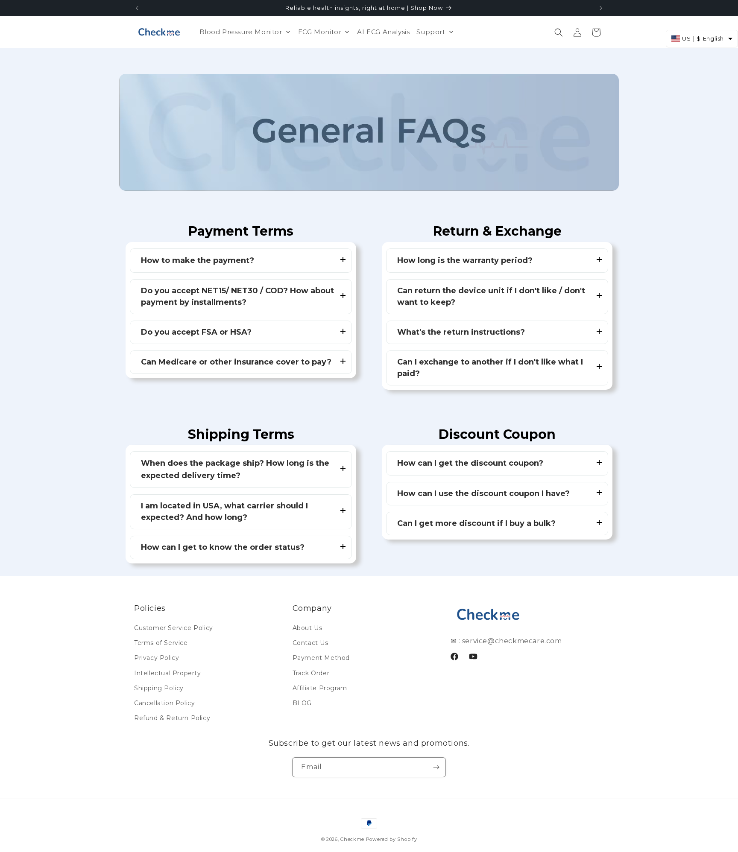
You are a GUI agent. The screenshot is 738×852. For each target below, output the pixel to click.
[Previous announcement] (137, 8)
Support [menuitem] (430, 32)
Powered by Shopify (391, 839)
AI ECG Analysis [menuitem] (383, 32)
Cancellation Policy (164, 703)
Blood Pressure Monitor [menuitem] (240, 32)
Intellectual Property (167, 673)
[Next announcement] (601, 8)
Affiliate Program (320, 688)
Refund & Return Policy (172, 718)
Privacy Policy (156, 658)
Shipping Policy (159, 688)
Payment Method (321, 658)
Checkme (352, 839)
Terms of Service (161, 643)
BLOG (302, 703)
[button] (558, 32)
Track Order (311, 673)
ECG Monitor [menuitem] (320, 32)
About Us (307, 628)
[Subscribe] (436, 767)
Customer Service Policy (173, 628)
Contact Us (310, 643)
